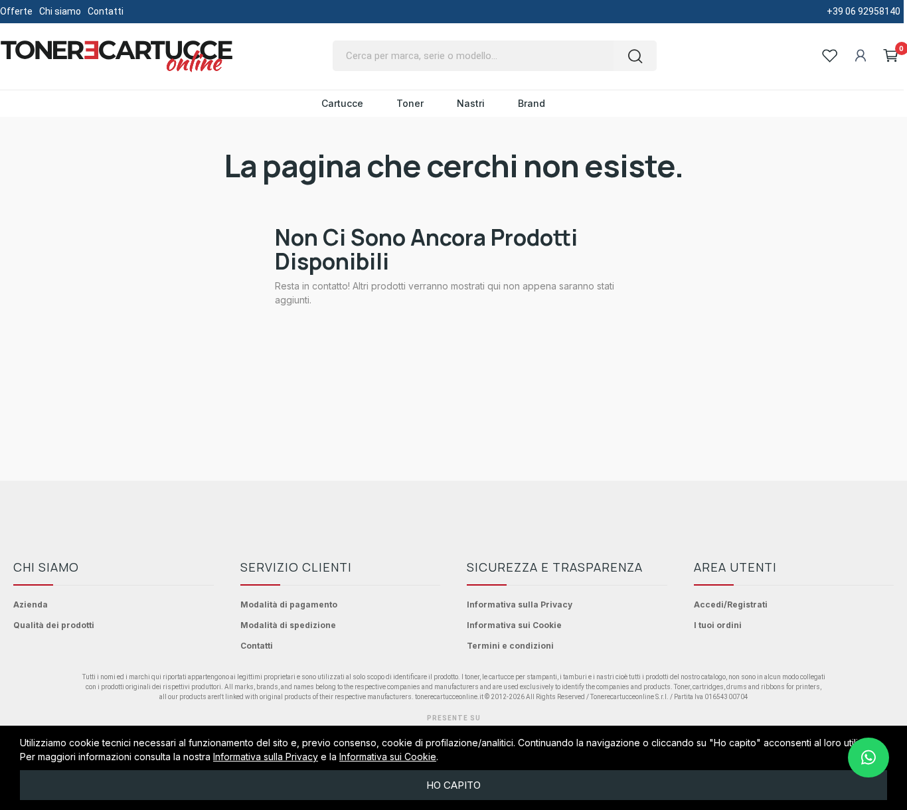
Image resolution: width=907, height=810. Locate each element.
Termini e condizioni (510, 646)
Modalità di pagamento (288, 604)
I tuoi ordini (718, 625)
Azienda (30, 604)
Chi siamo (60, 11)
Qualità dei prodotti (53, 625)
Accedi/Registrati (731, 604)
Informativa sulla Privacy (519, 604)
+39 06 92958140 (863, 11)
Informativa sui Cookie (514, 625)
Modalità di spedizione (288, 625)
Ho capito (453, 785)
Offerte (16, 11)
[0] (891, 55)
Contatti (106, 11)
